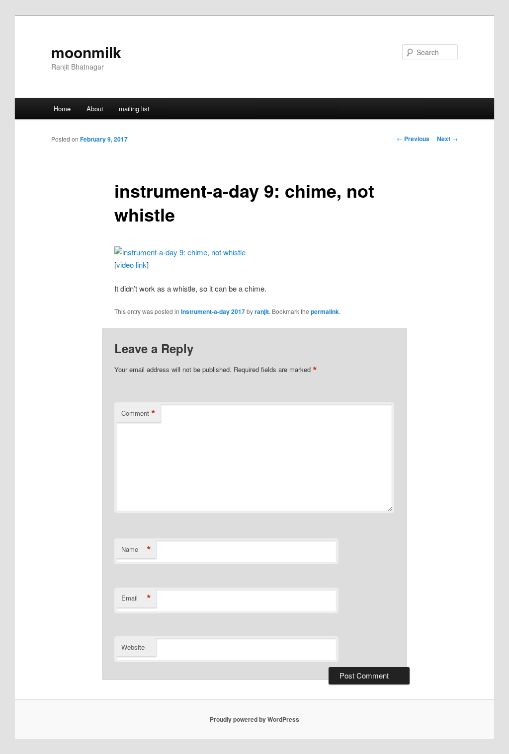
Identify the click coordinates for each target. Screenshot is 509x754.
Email (136, 598)
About (94, 108)
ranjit (261, 311)
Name (136, 549)
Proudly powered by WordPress (254, 719)
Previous (413, 138)
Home (62, 108)
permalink (325, 311)
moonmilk (86, 52)
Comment (138, 413)
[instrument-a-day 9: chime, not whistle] (180, 252)
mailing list (134, 108)
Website (133, 647)
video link (131, 264)
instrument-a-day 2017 (213, 311)
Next (447, 138)
